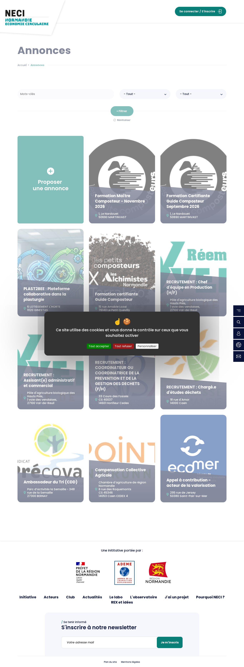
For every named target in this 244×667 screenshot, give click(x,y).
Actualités (92, 597)
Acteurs (51, 597)
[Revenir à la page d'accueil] (27, 17)
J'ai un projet (177, 597)
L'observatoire (143, 597)
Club (70, 597)
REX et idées (122, 602)
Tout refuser (123, 346)
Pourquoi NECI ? (210, 597)
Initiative (27, 597)
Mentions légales (130, 662)
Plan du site (110, 662)
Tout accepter (99, 346)
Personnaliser (147, 346)
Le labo (116, 597)
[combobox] (144, 94)
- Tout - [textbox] (129, 94)
